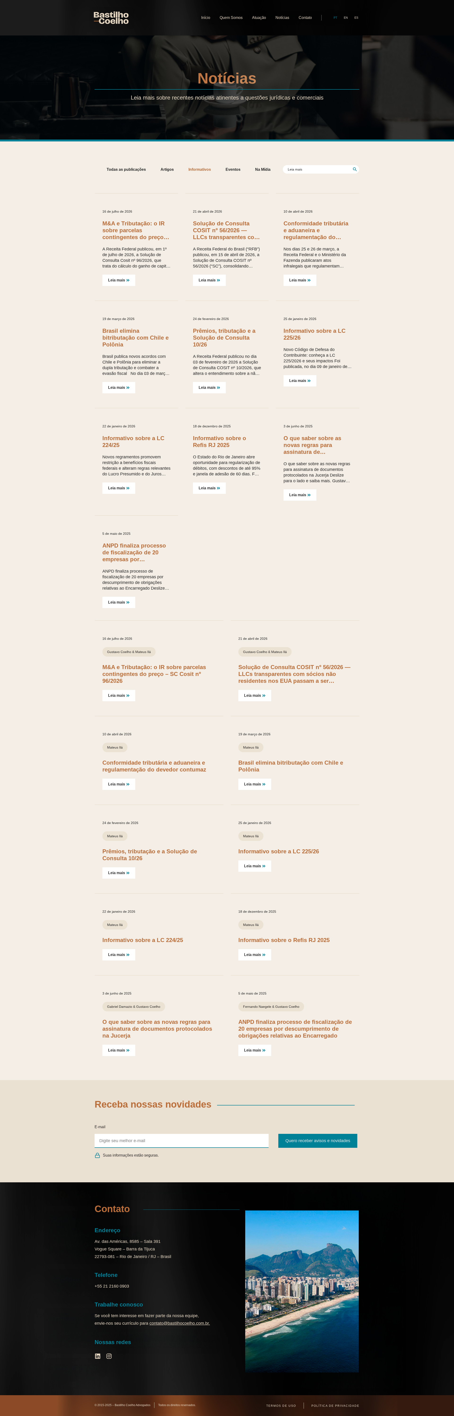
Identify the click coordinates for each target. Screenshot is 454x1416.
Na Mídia (263, 169)
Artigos (167, 169)
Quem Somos (231, 18)
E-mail (100, 1127)
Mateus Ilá (143, 652)
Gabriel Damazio (119, 1006)
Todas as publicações (126, 169)
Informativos (199, 169)
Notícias (282, 18)
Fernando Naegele (257, 1006)
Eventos (233, 169)
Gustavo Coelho (119, 652)
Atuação (259, 18)
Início (205, 18)
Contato (305, 18)
